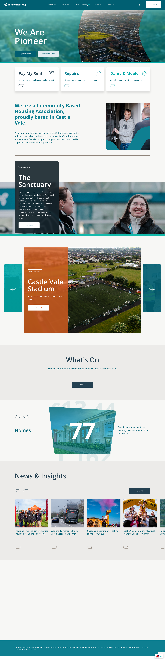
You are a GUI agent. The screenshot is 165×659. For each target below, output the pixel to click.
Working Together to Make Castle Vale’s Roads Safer (28, 532)
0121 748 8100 (68, 620)
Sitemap (44, 636)
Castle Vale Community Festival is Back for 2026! (66, 532)
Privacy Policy (19, 636)
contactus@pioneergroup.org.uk (118, 592)
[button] (152, 288)
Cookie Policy (32, 636)
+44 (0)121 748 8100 (113, 594)
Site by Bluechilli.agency (141, 636)
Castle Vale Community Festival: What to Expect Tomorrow (103, 532)
